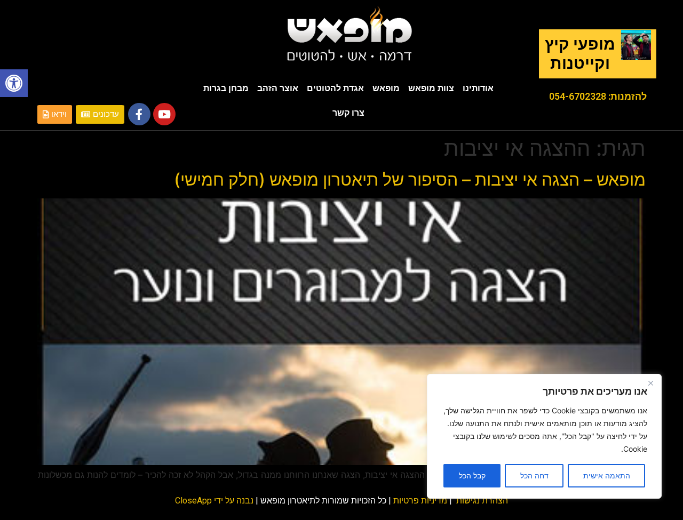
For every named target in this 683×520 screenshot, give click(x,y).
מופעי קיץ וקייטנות (580, 54)
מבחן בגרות (226, 88)
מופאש (386, 88)
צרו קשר (348, 113)
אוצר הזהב (277, 88)
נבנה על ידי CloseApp (214, 500)
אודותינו (478, 88)
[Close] (650, 383)
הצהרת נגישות (482, 500)
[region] (544, 436)
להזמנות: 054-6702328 (598, 96)
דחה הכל (534, 475)
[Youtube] (164, 114)
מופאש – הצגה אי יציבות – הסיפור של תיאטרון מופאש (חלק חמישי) (410, 179)
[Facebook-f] (139, 114)
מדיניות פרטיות (420, 500)
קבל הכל (472, 475)
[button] (14, 83)
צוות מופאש (431, 88)
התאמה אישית (606, 475)
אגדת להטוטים (335, 88)
